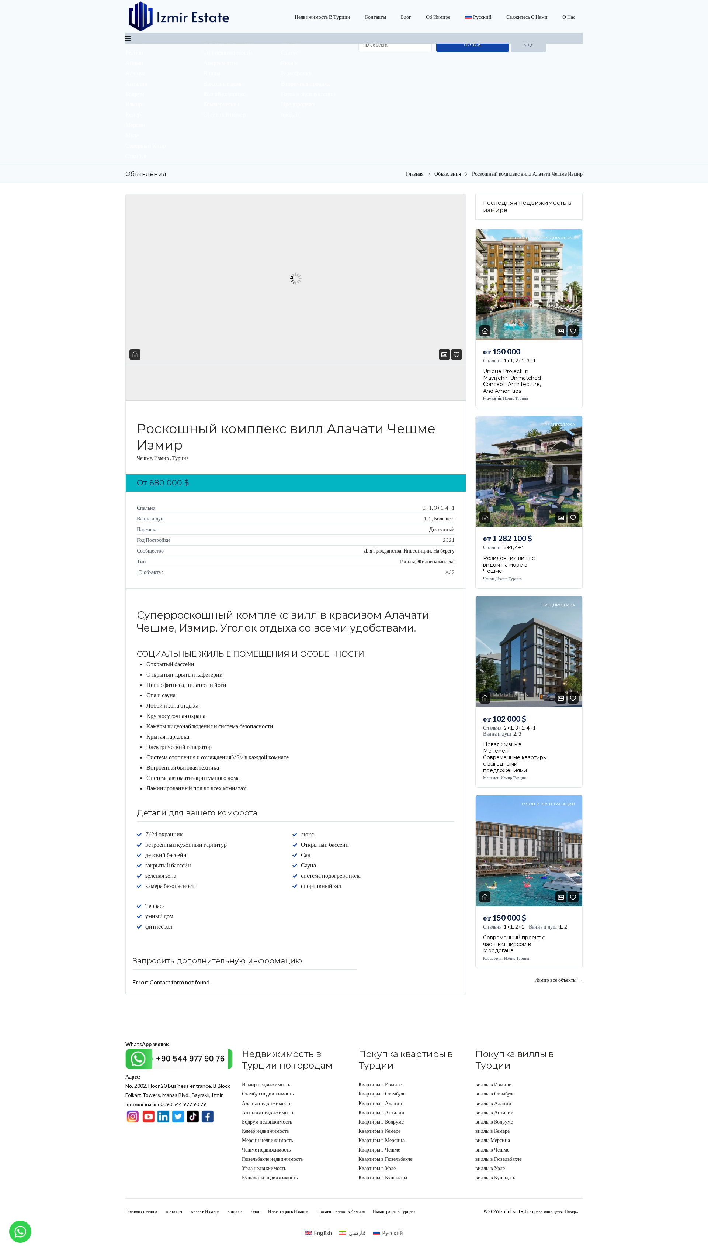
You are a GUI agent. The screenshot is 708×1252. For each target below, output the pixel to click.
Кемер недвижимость (265, 1131)
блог (406, 17)
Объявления (447, 174)
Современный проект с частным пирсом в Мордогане (514, 944)
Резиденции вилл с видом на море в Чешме (509, 564)
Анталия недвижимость (268, 1112)
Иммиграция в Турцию (394, 1211)
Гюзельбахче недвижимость (272, 1159)
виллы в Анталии (494, 1112)
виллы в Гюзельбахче (498, 1159)
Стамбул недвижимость (268, 1093)
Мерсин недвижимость (267, 1140)
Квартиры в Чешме (379, 1149)
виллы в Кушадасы (495, 1177)
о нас (568, 17)
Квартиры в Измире (380, 1084)
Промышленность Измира (340, 1211)
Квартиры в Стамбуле (381, 1093)
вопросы (235, 1211)
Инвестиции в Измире (288, 1211)
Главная (414, 174)
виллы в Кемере (492, 1131)
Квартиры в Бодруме (381, 1121)
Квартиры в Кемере (379, 1131)
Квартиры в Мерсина (381, 1140)
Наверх (571, 1211)
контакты (375, 17)
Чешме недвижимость (266, 1149)
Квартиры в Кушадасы (382, 1177)
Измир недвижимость (266, 1084)
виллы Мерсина (492, 1140)
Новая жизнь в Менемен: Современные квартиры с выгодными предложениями (515, 757)
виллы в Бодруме (494, 1121)
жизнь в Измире (204, 1211)
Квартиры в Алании (380, 1103)
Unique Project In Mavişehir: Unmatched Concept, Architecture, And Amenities (512, 381)
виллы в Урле (490, 1168)
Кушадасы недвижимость (270, 1177)
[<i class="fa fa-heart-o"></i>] (456, 354)
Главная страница (141, 1211)
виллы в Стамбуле (494, 1093)
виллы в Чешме (492, 1149)
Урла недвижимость (264, 1168)
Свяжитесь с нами (527, 17)
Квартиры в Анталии (381, 1112)
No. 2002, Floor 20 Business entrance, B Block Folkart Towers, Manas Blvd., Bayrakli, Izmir (177, 1085)
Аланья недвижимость (266, 1103)
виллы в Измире (493, 1084)
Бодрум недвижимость (267, 1121)
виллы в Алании (493, 1103)
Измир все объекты (558, 979)
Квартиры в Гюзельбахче (385, 1159)
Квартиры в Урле (377, 1168)
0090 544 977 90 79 (165, 1104)
